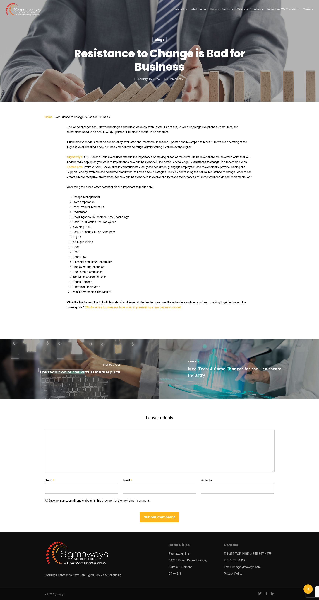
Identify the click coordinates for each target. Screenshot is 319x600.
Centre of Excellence (250, 9)
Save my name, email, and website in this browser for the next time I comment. (99, 500)
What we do (198, 9)
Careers (308, 9)
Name (49, 480)
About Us (181, 9)
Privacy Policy (233, 573)
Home (48, 117)
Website (206, 480)
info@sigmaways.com (246, 567)
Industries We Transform (283, 9)
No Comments (173, 79)
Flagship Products (221, 9)
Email (127, 480)
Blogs (159, 39)
